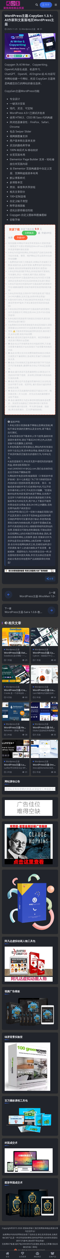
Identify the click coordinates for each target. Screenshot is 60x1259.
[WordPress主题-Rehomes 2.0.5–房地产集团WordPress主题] (15, 711)
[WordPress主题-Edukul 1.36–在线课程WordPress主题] (44, 711)
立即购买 (29, 232)
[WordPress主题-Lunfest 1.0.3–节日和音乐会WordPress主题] (15, 749)
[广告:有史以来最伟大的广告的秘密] (30, 571)
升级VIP (21, 237)
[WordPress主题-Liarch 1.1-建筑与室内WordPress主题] (44, 674)
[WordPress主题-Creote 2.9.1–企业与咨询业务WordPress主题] (15, 674)
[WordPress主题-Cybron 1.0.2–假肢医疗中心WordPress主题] (44, 637)
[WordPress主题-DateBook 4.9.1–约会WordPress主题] (15, 637)
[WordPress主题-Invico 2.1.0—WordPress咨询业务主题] (44, 749)
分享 (51, 579)
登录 (47, 5)
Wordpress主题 (28, 29)
